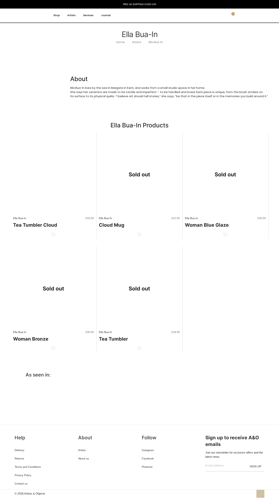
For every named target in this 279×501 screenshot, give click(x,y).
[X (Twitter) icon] (243, 493)
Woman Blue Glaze (207, 225)
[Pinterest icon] (247, 493)
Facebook (148, 458)
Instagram (148, 450)
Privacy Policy (23, 475)
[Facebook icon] (239, 493)
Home (120, 42)
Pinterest (147, 466)
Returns (19, 458)
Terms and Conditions (28, 466)
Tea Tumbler (113, 339)
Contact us (21, 483)
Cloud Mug (111, 225)
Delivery (19, 450)
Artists (136, 42)
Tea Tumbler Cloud (35, 225)
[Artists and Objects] (30, 15)
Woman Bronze (30, 339)
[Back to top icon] (260, 494)
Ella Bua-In (156, 42)
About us (83, 458)
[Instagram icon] (251, 493)
